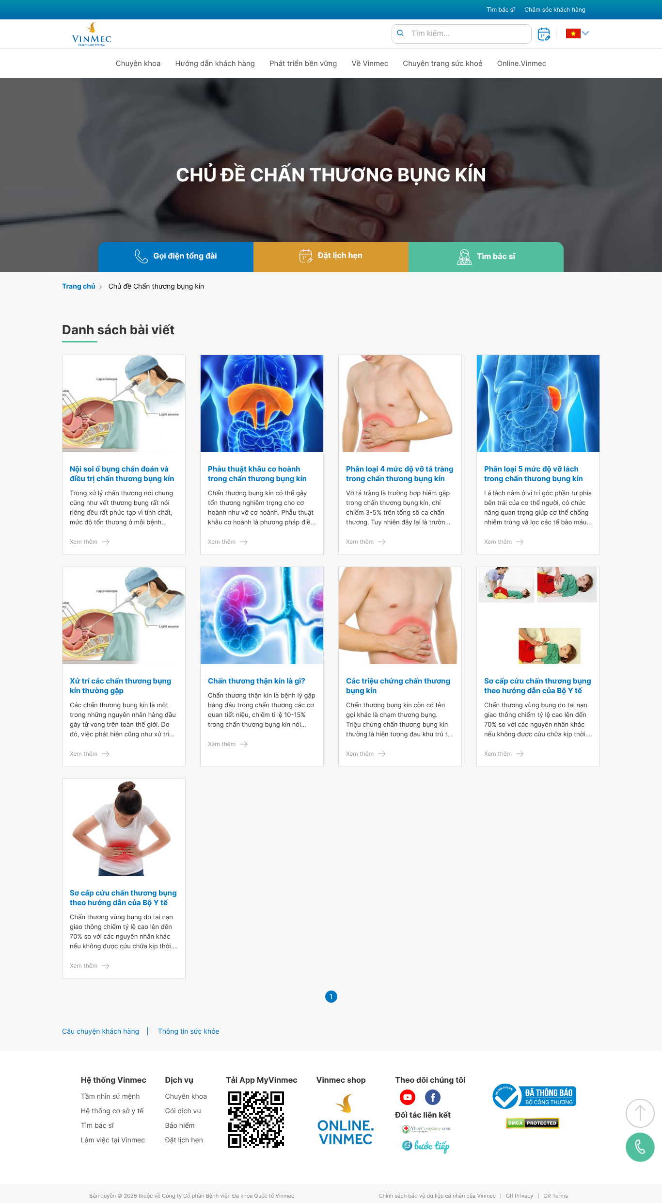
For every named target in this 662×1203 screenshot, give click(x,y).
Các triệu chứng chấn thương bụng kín (398, 685)
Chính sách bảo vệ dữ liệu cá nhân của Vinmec (437, 1196)
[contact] (640, 1147)
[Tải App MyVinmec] (256, 1119)
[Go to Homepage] (91, 34)
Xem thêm (83, 541)
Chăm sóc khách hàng (554, 9)
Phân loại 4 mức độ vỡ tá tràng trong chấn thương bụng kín (400, 473)
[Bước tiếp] (426, 1146)
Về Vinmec (370, 63)
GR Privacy (519, 1196)
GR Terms (555, 1196)
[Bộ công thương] (532, 1096)
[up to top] (640, 1113)
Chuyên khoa (138, 63)
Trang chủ (78, 286)
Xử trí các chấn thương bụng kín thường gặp (120, 685)
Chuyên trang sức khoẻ (442, 63)
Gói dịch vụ (183, 1111)
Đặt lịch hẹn (184, 1140)
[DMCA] (532, 1123)
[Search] (400, 33)
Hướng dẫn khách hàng (215, 63)
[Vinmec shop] (346, 1119)
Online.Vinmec (522, 63)
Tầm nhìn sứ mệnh (110, 1096)
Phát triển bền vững (303, 63)
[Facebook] (433, 1097)
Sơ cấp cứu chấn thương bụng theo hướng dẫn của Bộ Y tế (537, 685)
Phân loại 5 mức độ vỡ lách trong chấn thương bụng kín (533, 473)
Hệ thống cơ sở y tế (112, 1111)
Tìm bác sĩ (501, 9)
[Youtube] (407, 1097)
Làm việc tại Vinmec (113, 1140)
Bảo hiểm (180, 1126)
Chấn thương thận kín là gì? (256, 680)
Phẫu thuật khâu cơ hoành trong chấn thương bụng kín (257, 473)
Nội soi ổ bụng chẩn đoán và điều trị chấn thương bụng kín (122, 473)
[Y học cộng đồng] (426, 1129)
